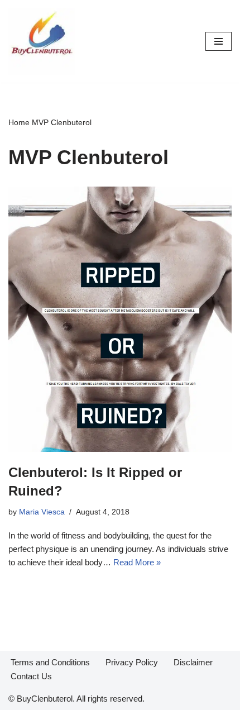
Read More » (137, 562)
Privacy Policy (131, 662)
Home (19, 122)
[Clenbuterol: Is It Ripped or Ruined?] (120, 319)
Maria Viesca (42, 512)
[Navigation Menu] (218, 41)
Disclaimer (193, 662)
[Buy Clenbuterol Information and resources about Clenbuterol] (41, 41)
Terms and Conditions (50, 662)
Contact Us (31, 676)
